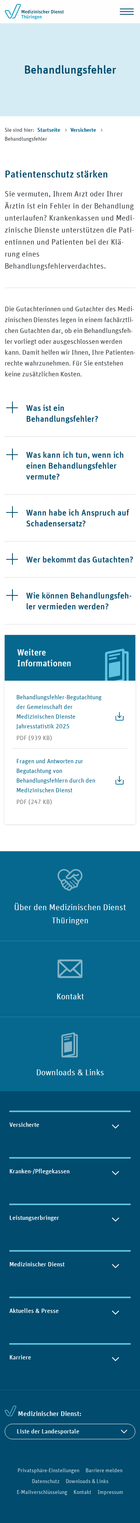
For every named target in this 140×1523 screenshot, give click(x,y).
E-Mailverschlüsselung (42, 1492)
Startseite (49, 130)
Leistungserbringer (34, 1218)
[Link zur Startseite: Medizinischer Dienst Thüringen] (36, 11)
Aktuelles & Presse (34, 1311)
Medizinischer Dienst (37, 1264)
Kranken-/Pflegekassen (39, 1171)
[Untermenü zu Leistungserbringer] (115, 1218)
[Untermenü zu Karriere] (115, 1357)
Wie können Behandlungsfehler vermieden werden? (79, 601)
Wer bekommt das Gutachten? (79, 559)
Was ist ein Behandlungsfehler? (62, 413)
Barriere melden (104, 1470)
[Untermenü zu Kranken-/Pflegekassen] (115, 1171)
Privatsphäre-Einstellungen (48, 1470)
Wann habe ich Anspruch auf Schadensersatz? (77, 518)
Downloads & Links (70, 1072)
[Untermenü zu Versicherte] (115, 1125)
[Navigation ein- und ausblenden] (126, 11)
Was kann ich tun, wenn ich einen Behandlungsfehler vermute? (75, 465)
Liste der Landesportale (48, 1431)
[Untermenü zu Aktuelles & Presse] (115, 1311)
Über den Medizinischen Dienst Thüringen (70, 913)
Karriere (20, 1357)
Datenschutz (46, 1481)
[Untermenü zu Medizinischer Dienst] (115, 1264)
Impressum (110, 1492)
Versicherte (83, 130)
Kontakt (70, 996)
